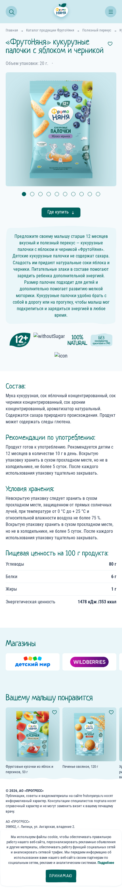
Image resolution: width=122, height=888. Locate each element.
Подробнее (106, 862)
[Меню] (110, 11)
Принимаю (61, 875)
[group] (33, 662)
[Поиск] (11, 11)
